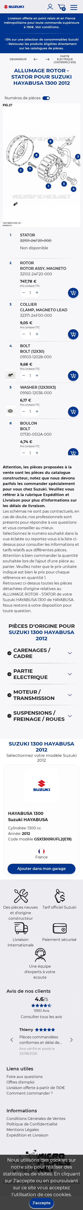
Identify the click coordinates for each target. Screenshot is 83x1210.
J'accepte (41, 1203)
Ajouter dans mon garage (41, 868)
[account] (51, 6)
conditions (50, 27)
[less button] (23, 293)
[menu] (73, 6)
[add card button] (73, 293)
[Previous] (36, 59)
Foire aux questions (24, 1077)
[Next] (47, 59)
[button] (41, 786)
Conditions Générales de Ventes (35, 1118)
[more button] (36, 293)
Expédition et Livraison (27, 1135)
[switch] (46, 98)
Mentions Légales (22, 1130)
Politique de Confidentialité (31, 1124)
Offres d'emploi (20, 1082)
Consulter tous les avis (41, 1017)
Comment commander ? (29, 1093)
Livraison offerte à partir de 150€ (35, 1088)
